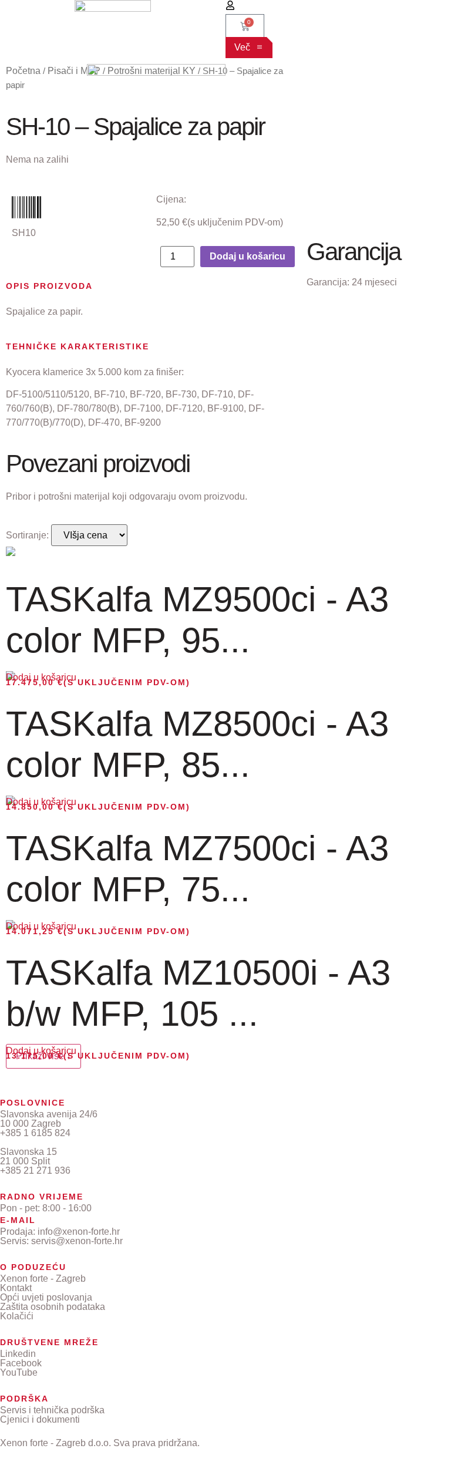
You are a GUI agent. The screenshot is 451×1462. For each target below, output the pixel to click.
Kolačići (16, 1316)
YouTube (19, 1372)
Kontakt (16, 1288)
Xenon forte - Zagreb (43, 1279)
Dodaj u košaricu (247, 256)
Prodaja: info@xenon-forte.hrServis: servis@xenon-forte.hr (61, 1236)
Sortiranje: (27, 535)
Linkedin (18, 1354)
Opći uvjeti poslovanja (46, 1297)
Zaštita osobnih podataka (52, 1307)
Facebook (21, 1363)
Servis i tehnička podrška (52, 1410)
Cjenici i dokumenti (40, 1419)
